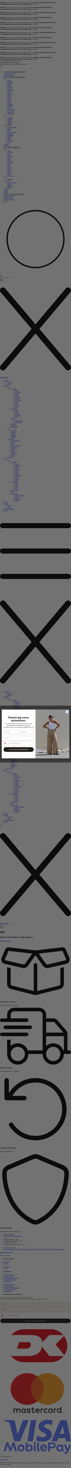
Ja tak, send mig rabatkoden (18, 749)
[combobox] (7, 743)
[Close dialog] (67, 711)
